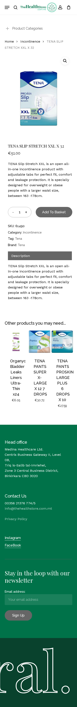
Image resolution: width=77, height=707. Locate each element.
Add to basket (54, 212)
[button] (7, 7)
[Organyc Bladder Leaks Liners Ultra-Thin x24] (16, 341)
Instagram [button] (13, 538)
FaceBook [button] (13, 545)
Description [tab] (20, 256)
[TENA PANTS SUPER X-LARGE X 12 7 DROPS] (39, 341)
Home (9, 41)
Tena (18, 238)
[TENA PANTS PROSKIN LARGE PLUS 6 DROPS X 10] (62, 341)
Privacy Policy (16, 519)
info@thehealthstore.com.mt (28, 508)
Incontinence (30, 41)
